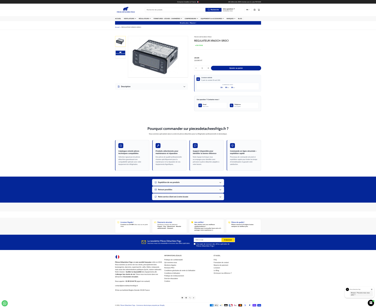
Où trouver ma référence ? (223, 273)
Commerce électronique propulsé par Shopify (150, 305)
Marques (230, 18)
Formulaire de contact (221, 262)
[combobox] (183, 10)
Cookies (167, 281)
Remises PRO (169, 268)
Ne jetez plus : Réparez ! (188, 23)
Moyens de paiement (221, 265)
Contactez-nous (228, 11)
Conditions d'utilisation (172, 273)
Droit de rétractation (171, 278)
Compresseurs (190, 18)
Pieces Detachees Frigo (203, 37)
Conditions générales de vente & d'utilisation (179, 270)
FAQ (215, 260)
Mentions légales (170, 265)
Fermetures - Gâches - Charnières (167, 18)
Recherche (215, 10)
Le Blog (216, 270)
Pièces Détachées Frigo (127, 305)
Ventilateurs (129, 18)
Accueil (118, 18)
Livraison (217, 268)
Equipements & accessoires (211, 18)
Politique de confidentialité (173, 260)
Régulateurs (144, 18)
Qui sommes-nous (170, 262)
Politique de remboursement (174, 276)
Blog (240, 18)
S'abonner (228, 240)
